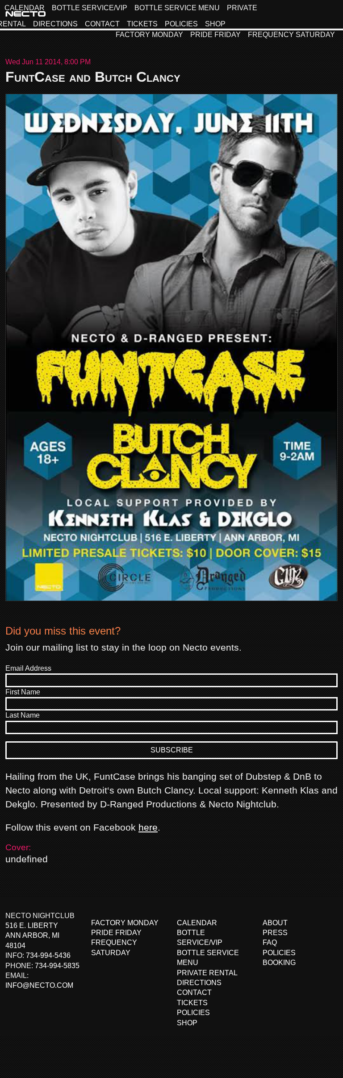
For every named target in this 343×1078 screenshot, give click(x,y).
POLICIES (181, 24)
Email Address (28, 668)
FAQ (270, 942)
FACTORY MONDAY (149, 34)
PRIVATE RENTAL (207, 973)
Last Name (22, 715)
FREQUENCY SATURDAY (291, 34)
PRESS (275, 932)
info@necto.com (39, 985)
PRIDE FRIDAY (215, 34)
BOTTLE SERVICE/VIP (89, 8)
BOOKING (279, 962)
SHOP (215, 24)
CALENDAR (24, 8)
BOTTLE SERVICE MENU (177, 8)
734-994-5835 (57, 965)
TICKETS (142, 24)
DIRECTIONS (55, 24)
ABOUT (275, 923)
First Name (22, 692)
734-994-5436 (48, 955)
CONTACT (102, 24)
